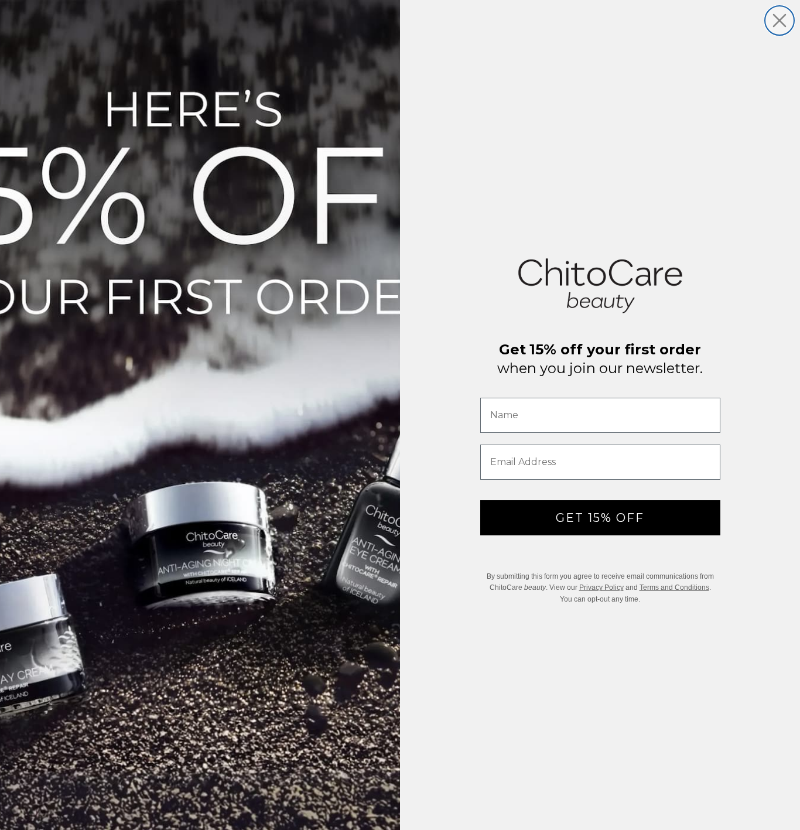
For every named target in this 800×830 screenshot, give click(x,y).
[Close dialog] (779, 20)
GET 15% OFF (600, 518)
